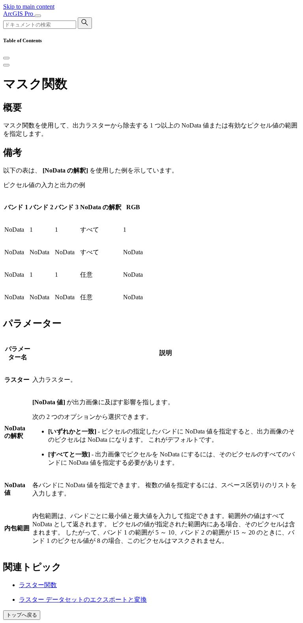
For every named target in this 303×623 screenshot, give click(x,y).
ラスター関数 (38, 585)
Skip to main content (28, 6)
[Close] (6, 58)
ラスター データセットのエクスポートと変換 (83, 599)
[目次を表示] (6, 65)
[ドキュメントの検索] (85, 23)
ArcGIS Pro (19, 13)
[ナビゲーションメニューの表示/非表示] (38, 16)
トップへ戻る (21, 615)
